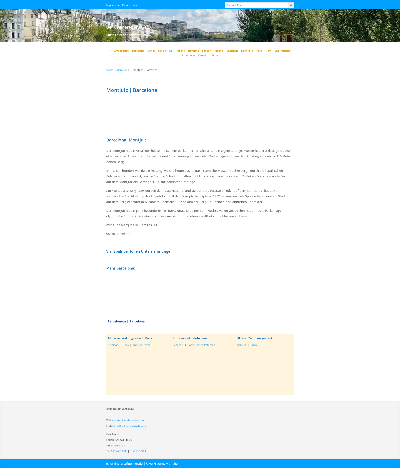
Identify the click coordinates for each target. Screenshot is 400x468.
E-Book (124, 345)
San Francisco (283, 51)
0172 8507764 (138, 451)
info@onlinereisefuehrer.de (130, 426)
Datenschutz (129, 5)
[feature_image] (200, 302)
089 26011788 (119, 451)
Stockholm (188, 55)
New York (247, 51)
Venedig (203, 55)
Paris (259, 51)
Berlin (151, 51)
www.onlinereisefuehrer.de (128, 420)
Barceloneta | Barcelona (126, 321)
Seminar (113, 345)
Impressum (113, 5)
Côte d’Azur (165, 51)
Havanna (193, 51)
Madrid (219, 51)
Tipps (215, 55)
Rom (268, 51)
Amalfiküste (121, 51)
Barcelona (138, 51)
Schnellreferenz (141, 345)
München (232, 51)
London (206, 51)
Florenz (180, 51)
